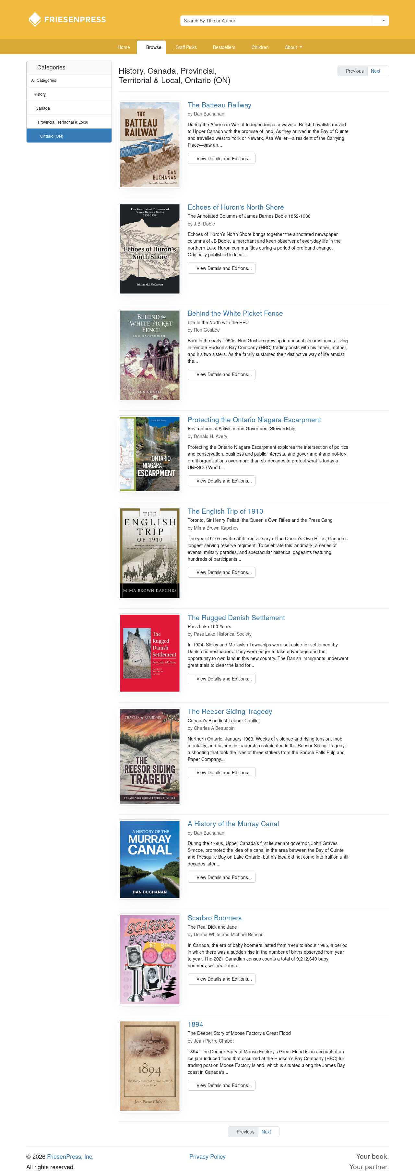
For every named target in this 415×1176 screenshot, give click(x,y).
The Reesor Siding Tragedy (230, 711)
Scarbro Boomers (215, 917)
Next (376, 70)
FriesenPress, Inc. (70, 1156)
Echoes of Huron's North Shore (236, 207)
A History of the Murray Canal (233, 823)
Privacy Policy (207, 1156)
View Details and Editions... (223, 158)
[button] (291, 47)
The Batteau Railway (220, 104)
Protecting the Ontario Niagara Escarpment (254, 419)
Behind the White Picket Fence (235, 313)
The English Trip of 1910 (225, 511)
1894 (195, 1024)
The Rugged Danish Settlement (236, 617)
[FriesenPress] (71, 19)
